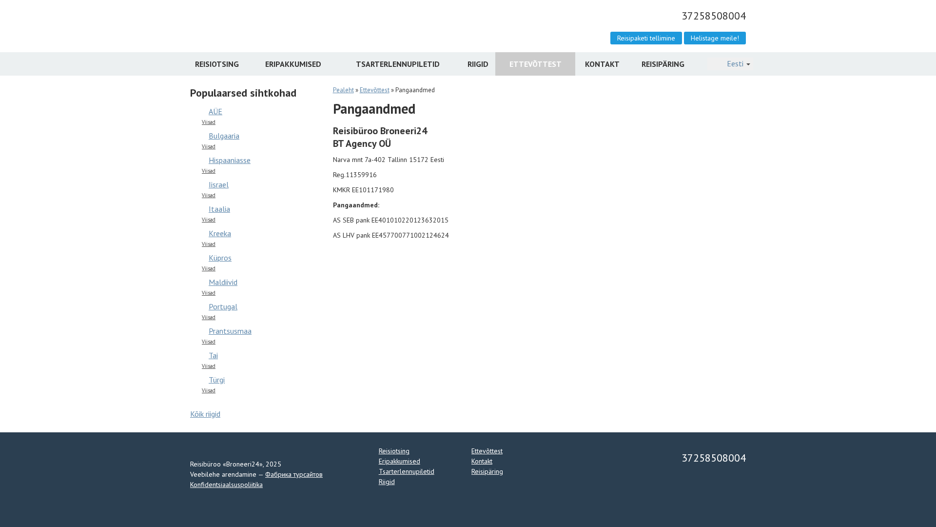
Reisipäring (663, 64)
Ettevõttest (535, 64)
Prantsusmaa (230, 331)
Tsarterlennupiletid (398, 64)
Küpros (220, 258)
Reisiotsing (217, 64)
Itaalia (219, 209)
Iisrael (219, 184)
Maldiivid (223, 282)
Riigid (478, 64)
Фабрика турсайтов (294, 474)
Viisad (208, 122)
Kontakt (602, 64)
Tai (213, 355)
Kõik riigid (205, 414)
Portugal (223, 306)
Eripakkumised (293, 64)
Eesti (735, 64)
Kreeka (220, 233)
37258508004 (712, 15)
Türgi (217, 380)
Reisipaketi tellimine (646, 38)
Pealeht (343, 90)
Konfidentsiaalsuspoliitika (226, 484)
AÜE (215, 111)
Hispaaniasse (230, 160)
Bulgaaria (224, 136)
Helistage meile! (715, 38)
